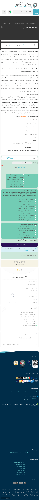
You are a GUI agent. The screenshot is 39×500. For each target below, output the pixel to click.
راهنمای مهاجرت (21, 470)
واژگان (33, 62)
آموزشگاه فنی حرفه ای (15, 179)
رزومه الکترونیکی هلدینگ (19, 462)
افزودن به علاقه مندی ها (2, 27)
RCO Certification (20, 475)
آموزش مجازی (23, 116)
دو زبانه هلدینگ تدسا (15, 175)
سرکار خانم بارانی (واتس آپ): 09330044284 (19, 453)
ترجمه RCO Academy (26, 215)
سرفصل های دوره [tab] (18, 45)
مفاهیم (24, 337)
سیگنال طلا (22, 468)
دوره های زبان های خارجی (18, 24)
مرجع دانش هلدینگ (20, 464)
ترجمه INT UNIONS (27, 217)
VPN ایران (34, 399)
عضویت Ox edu (28, 233)
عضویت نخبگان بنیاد (27, 226)
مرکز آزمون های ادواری (20, 466)
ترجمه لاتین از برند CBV (26, 211)
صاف (2, 165)
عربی (29, 337)
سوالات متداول (28, 391)
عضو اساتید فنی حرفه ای (26, 228)
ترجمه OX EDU (28, 213)
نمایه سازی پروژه (16, 177)
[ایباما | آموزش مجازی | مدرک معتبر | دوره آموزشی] (19, 5)
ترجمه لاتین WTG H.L (27, 202)
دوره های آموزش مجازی (31, 24)
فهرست (36, 13)
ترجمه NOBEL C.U (27, 206)
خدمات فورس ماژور (16, 186)
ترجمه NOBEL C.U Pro (26, 208)
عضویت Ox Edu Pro (27, 235)
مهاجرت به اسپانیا (21, 472)
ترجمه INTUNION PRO (26, 220)
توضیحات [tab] (31, 45)
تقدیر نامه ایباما (16, 184)
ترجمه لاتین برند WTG (27, 199)
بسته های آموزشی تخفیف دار (17, 391)
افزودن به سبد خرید (18, 244)
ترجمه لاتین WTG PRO (26, 204)
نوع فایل (34, 163)
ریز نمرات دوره (16, 182)
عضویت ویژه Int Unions (26, 237)
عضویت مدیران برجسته (27, 230)
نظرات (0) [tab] (6, 45)
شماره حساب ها (35, 391)
